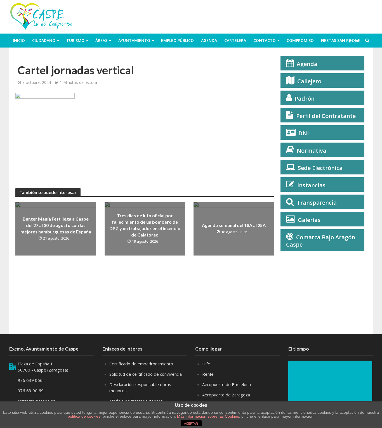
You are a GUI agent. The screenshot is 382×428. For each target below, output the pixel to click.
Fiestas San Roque (340, 40)
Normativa (311, 150)
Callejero (309, 81)
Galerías (309, 220)
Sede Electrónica (320, 168)
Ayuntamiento (134, 40)
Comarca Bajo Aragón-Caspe (321, 240)
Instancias (311, 185)
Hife (206, 363)
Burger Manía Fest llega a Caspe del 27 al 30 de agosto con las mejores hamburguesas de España (55, 225)
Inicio (19, 40)
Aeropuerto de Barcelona (226, 384)
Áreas (101, 40)
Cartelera (235, 40)
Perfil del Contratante (326, 116)
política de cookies (84, 416)
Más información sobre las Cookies (207, 416)
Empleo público (177, 40)
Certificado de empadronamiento (141, 363)
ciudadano (43, 40)
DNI (303, 133)
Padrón (305, 98)
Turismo (75, 40)
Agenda (209, 40)
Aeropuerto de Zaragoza (226, 395)
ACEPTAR (191, 423)
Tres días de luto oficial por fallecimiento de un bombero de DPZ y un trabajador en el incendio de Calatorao (144, 225)
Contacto (264, 40)
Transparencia (317, 202)
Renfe (208, 374)
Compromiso (300, 40)
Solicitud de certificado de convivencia (145, 374)
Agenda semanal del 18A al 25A (234, 225)
